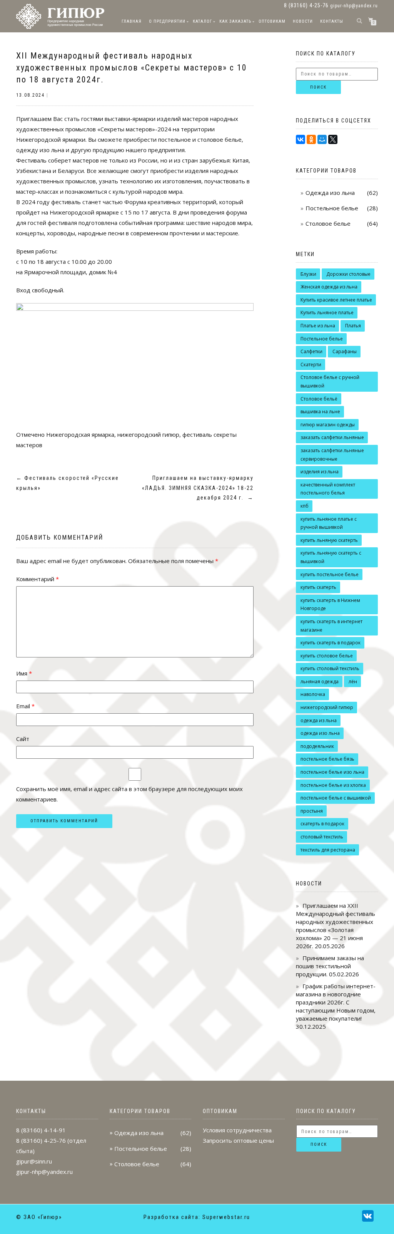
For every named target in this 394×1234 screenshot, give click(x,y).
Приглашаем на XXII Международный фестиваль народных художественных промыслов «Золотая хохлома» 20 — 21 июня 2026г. (335, 926)
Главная (132, 21)
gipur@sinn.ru (34, 1161)
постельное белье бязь (327, 759)
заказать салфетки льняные (332, 437)
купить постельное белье (330, 574)
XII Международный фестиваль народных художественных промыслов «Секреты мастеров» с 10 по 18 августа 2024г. (131, 67)
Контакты (331, 21)
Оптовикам (272, 21)
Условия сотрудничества (237, 1130)
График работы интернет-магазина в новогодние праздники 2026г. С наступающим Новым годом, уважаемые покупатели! (336, 1002)
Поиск (318, 87)
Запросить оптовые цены (238, 1140)
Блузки (308, 274)
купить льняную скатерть (329, 540)
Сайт (22, 739)
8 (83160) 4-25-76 (41, 1140)
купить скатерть (318, 587)
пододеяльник (317, 746)
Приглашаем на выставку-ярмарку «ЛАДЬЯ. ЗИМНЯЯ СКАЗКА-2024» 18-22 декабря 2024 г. (197, 487)
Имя (24, 673)
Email (25, 706)
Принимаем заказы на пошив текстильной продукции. (330, 966)
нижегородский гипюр (148, 434)
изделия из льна (320, 471)
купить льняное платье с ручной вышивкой (329, 523)
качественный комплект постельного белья (328, 488)
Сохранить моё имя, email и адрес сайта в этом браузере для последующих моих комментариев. (129, 794)
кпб (305, 506)
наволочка (313, 694)
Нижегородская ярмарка (80, 434)
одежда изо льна (320, 733)
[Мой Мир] (322, 139)
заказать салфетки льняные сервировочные (332, 454)
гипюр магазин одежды (328, 424)
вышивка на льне (320, 411)
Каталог (202, 21)
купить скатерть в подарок (331, 642)
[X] (332, 139)
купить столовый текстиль (330, 668)
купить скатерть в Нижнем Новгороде (330, 604)
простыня (312, 811)
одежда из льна (319, 720)
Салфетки (311, 351)
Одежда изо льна (330, 192)
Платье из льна (318, 325)
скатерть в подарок (322, 823)
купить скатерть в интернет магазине (331, 625)
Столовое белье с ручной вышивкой (330, 381)
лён (353, 681)
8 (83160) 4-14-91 (41, 1130)
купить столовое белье (327, 655)
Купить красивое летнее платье (336, 300)
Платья (353, 325)
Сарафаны (344, 351)
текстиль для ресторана (328, 850)
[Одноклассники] (311, 139)
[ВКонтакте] (300, 139)
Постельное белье (332, 208)
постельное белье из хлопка (333, 785)
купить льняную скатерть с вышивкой (331, 557)
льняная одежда (320, 681)
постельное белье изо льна (332, 772)
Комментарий (37, 579)
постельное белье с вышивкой (336, 798)
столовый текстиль (322, 836)
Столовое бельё (319, 399)
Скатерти (311, 364)
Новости (303, 21)
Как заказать (235, 21)
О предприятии (167, 21)
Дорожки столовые (348, 274)
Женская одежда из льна (329, 286)
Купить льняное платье (327, 312)
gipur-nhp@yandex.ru (354, 5)
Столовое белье (328, 223)
